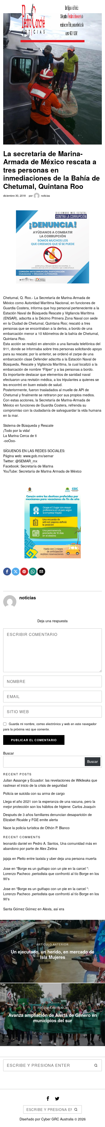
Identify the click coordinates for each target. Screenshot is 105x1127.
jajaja (7, 858)
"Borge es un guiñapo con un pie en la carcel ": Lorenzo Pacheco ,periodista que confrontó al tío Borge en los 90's (51, 873)
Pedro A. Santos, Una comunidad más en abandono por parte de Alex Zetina (50, 846)
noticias (45, 195)
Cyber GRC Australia (57, 1119)
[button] (96, 1065)
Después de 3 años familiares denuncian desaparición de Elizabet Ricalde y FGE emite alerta (47, 817)
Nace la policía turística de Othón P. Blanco (36, 827)
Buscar (8, 753)
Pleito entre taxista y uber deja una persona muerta (56, 858)
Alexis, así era (53, 908)
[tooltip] (7, 571)
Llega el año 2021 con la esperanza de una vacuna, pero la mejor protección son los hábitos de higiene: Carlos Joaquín (49, 804)
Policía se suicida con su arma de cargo (34, 793)
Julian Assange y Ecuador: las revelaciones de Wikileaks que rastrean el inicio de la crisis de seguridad (50, 783)
